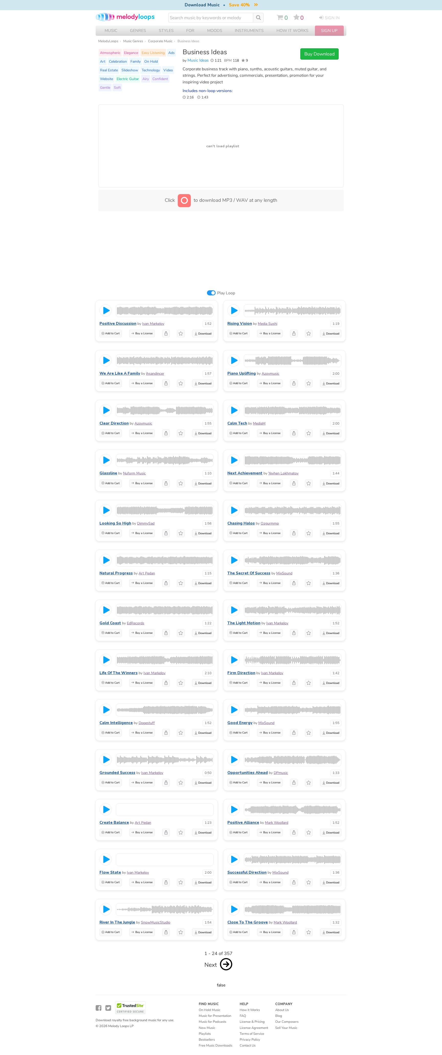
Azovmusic (270, 373)
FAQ (243, 1016)
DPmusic (281, 772)
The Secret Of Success (248, 573)
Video (168, 70)
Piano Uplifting (241, 373)
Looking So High (115, 523)
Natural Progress (116, 573)
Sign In (332, 18)
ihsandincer (155, 373)
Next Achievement (244, 473)
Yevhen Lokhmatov (283, 473)
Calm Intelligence (116, 722)
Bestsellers (207, 1039)
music (111, 31)
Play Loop (226, 293)
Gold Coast (110, 623)
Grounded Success (117, 772)
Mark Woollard (276, 822)
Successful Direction (247, 872)
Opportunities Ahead (247, 772)
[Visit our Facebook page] (98, 1008)
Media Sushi (267, 323)
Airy (145, 78)
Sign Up (329, 31)
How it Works (292, 31)
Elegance (131, 52)
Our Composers (287, 1021)
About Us (282, 1010)
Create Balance (114, 822)
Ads (171, 52)
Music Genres (133, 41)
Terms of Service (252, 1033)
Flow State (110, 872)
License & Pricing (252, 1021)
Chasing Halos (241, 523)
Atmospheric (110, 52)
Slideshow (129, 70)
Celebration (118, 61)
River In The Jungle (117, 922)
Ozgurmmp (270, 523)
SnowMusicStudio (155, 922)
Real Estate (109, 70)
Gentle (105, 87)
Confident (160, 78)
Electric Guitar (128, 78)
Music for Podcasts (212, 1021)
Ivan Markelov (153, 323)
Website (106, 78)
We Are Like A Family (120, 373)
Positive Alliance (243, 822)
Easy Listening (153, 52)
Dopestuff (147, 722)
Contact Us (248, 1045)
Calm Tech (237, 423)
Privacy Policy (250, 1039)
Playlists (205, 1033)
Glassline (108, 473)
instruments (249, 31)
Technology (151, 70)
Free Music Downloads (215, 1045)
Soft (117, 87)
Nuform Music (134, 473)
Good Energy (239, 722)
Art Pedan (147, 573)
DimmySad (145, 523)
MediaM (259, 423)
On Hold (151, 61)
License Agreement (254, 1028)
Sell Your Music (286, 1028)
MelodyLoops (108, 41)
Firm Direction (241, 672)
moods (214, 31)
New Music (207, 1028)
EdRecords (135, 623)
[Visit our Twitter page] (108, 1008)
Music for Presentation (215, 1016)
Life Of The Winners (119, 672)
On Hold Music (209, 1010)
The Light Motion (243, 623)
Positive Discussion (118, 323)
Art (102, 61)
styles (166, 31)
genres (138, 31)
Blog (278, 1016)
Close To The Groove (247, 922)
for (190, 31)
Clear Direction (114, 423)
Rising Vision (239, 323)
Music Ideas (198, 60)
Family (135, 61)
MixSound (284, 573)
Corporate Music (160, 41)
